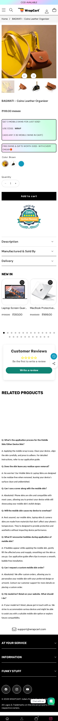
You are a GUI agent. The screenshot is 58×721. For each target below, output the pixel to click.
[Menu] (3, 10)
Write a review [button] (29, 370)
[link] (51, 718)
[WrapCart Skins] (29, 10)
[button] (54, 371)
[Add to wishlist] (22, 282)
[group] (8, 86)
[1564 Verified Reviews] (29, 229)
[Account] (21, 718)
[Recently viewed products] (54, 356)
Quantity (6, 177)
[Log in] (46, 11)
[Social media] (54, 363)
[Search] (11, 10)
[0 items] (54, 10)
